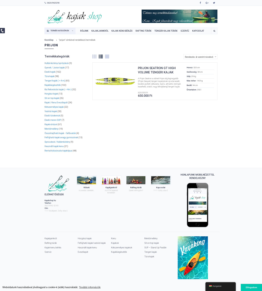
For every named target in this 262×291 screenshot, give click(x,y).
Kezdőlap (49, 40)
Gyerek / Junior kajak (55, 68)
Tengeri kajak (150, 252)
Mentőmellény (51, 129)
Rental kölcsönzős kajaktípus (58, 151)
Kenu (113, 238)
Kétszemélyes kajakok (121, 247)
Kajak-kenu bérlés (53, 247)
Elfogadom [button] (251, 287)
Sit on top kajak (52, 98)
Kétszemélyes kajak (54, 107)
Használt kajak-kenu (87, 247)
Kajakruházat (51, 124)
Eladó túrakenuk (52, 116)
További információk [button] (90, 287)
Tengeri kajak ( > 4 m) (55, 81)
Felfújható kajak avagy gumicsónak (61, 137)
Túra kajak (49, 76)
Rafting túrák (51, 243)
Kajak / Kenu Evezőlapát (56, 102)
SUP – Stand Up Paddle (155, 247)
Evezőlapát (83, 252)
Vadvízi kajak (51, 111)
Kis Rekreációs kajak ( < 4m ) (58, 89)
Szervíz (48, 252)
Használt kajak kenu (54, 146)
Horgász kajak (51, 94)
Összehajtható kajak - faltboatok (60, 133)
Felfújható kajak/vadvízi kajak (92, 243)
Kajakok (115, 243)
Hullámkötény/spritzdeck (57, 63)
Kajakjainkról (51, 238)
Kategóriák (59, 31)
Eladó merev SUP (53, 120)
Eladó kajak (50, 72)
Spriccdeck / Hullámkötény (57, 142)
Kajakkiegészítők (53, 85)
